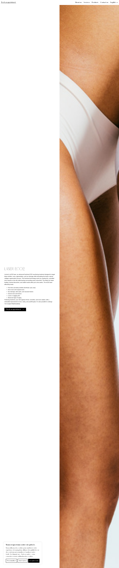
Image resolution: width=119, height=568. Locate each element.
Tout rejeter (22, 560)
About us (78, 2)
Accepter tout (33, 560)
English (113, 2)
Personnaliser (11, 560)
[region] (22, 553)
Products (95, 2)
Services (87, 2)
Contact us (104, 2)
